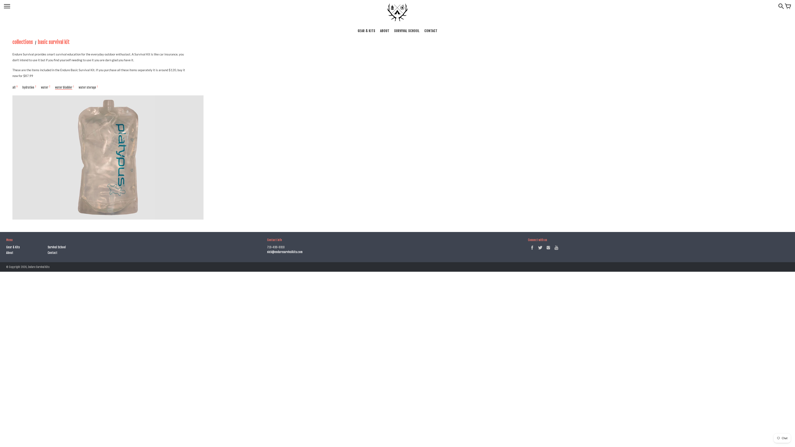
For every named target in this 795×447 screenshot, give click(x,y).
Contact (430, 31)
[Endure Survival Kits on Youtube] (556, 250)
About (384, 31)
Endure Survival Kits (38, 267)
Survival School (407, 31)
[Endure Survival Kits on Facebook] (532, 250)
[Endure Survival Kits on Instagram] (548, 250)
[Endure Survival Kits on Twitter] (540, 250)
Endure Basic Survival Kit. (77, 70)
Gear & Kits (366, 31)
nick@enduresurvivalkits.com (284, 252)
